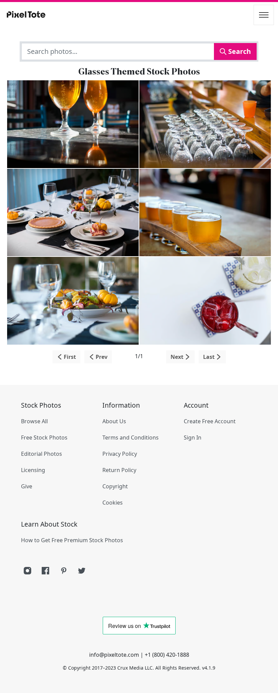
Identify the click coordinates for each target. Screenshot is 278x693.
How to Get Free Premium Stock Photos (72, 540)
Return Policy (119, 470)
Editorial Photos (41, 453)
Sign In (192, 437)
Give (26, 486)
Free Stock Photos (44, 437)
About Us (114, 421)
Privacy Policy (119, 453)
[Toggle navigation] (264, 15)
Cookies (112, 502)
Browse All (34, 421)
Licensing (33, 470)
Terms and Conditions (130, 437)
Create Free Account (210, 421)
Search (238, 51)
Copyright (115, 486)
